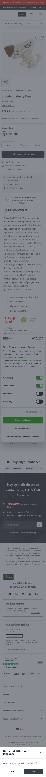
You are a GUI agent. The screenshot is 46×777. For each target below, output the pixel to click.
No (12, 771)
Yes (33, 771)
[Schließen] (40, 752)
